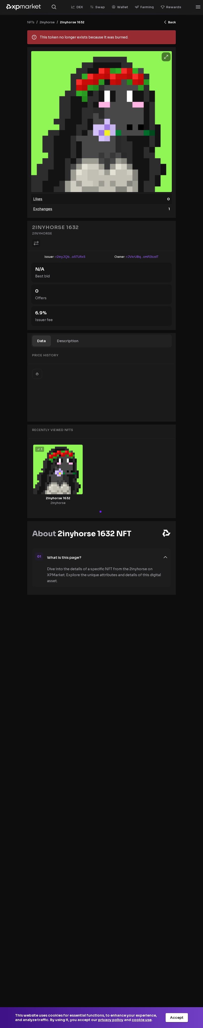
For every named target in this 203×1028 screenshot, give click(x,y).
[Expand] (166, 56)
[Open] (198, 7)
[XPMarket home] (23, 7)
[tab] (41, 340)
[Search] (54, 7)
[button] (107, 557)
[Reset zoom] (37, 374)
